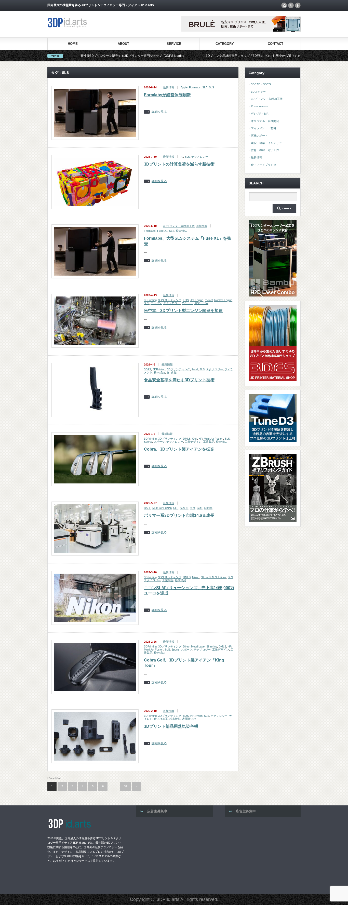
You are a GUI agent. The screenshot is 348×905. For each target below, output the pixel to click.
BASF (147, 507)
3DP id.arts (168, 899)
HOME (73, 44)
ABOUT (123, 44)
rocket (209, 300)
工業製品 (208, 441)
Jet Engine (196, 300)
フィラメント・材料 (263, 128)
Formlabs (195, 87)
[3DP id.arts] (68, 26)
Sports (148, 441)
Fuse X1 (162, 230)
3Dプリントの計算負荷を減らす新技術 (179, 164)
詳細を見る (159, 112)
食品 (174, 372)
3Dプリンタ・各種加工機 (179, 225)
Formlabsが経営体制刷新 (167, 95)
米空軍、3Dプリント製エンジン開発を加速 (183, 310)
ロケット (187, 303)
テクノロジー (199, 156)
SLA (204, 87)
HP (200, 438)
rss (284, 5)
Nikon (195, 577)
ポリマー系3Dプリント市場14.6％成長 (179, 515)
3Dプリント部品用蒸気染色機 (171, 726)
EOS (186, 300)
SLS (211, 87)
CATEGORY (225, 44)
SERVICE (174, 44)
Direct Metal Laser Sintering (200, 646)
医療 (192, 507)
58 (125, 786)
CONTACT (275, 44)
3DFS (147, 369)
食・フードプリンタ (263, 164)
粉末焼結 (181, 230)
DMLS (187, 438)
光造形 (184, 507)
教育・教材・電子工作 (265, 150)
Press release (259, 106)
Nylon (199, 715)
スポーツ (159, 441)
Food (195, 369)
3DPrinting (150, 300)
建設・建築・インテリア (266, 142)
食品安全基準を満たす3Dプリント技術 (179, 380)
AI (182, 156)
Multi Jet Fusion (213, 438)
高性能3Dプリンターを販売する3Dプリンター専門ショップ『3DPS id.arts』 (98, 56)
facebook (298, 5)
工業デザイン (193, 441)
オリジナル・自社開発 (265, 121)
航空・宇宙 (201, 303)
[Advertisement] (174, 854)
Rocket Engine (223, 300)
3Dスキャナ (258, 91)
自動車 (208, 507)
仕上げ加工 (161, 718)
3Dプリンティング (169, 300)
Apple (184, 87)
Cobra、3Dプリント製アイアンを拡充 (179, 449)
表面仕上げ (189, 718)
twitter (291, 5)
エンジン (156, 303)
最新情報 (168, 87)
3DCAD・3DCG (261, 84)
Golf (194, 438)
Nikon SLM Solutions (213, 577)
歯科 (200, 507)
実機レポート (259, 135)
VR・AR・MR (260, 113)
